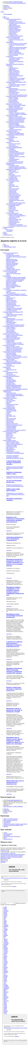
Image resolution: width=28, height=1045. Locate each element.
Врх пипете (12, 174)
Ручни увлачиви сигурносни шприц (18, 43)
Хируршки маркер (13, 151)
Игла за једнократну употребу (16, 53)
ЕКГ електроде (13, 218)
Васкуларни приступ (8, 227)
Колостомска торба (14, 193)
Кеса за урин (12, 145)
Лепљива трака (13, 192)
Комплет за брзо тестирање (15, 116)
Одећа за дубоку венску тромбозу (17, 84)
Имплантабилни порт (14, 25)
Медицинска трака (13, 186)
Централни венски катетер (15, 21)
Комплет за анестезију (14, 106)
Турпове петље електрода (15, 129)
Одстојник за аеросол (14, 80)
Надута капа (12, 209)
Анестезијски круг (13, 68)
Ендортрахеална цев (14, 74)
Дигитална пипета (13, 172)
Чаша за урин (12, 170)
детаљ (10, 530)
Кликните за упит (5, 850)
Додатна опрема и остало (12, 213)
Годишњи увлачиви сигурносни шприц (16, 277)
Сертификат (9, 231)
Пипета (11, 173)
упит (7, 530)
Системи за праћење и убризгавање (18, 114)
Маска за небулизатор (14, 71)
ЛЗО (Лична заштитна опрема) (13, 204)
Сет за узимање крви (14, 38)
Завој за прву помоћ (14, 188)
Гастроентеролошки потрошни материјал (16, 96)
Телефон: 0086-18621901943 (16, 1)
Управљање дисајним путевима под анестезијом (15, 295)
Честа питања (9, 229)
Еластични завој (13, 190)
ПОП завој (11, 184)
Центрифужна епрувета (15, 175)
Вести (4, 232)
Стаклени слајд (13, 177)
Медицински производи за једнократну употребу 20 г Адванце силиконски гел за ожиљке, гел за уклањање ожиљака (14, 562)
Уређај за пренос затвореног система (18, 95)
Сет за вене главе (13, 93)
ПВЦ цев (11, 139)
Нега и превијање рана (12, 179)
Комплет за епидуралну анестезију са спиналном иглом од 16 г (14, 689)
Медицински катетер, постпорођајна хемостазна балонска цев (14, 615)
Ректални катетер (13, 101)
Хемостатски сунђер (14, 181)
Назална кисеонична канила (16, 75)
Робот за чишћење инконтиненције (17, 168)
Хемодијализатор (13, 32)
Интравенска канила (14, 92)
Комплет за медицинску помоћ (13, 103)
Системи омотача (13, 110)
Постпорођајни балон (14, 222)
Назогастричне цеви (14, 102)
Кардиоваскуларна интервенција (14, 109)
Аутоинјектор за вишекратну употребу (15, 294)
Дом (4, 16)
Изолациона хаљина (14, 205)
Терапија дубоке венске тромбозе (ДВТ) (16, 82)
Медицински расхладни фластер (17, 202)
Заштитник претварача (14, 30)
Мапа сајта (12, 853)
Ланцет (11, 41)
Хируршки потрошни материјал (14, 147)
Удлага (10, 183)
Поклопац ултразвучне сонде (16, 161)
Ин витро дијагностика (12, 115)
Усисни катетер (13, 77)
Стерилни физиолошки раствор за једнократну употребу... (13, 462)
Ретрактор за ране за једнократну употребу (16, 356)
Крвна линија (12, 33)
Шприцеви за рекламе (6, 857)
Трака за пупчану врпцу (15, 195)
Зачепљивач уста (13, 137)
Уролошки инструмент (14, 143)
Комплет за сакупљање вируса (16, 120)
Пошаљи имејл (4, 860)
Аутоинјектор (9, 56)
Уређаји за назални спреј (15, 219)
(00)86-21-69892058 (18, 806)
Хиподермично (10, 42)
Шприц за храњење (14, 51)
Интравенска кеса (13, 88)
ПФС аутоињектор (13, 60)
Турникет (11, 182)
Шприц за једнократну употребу (17, 48)
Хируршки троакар (14, 123)
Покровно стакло (13, 178)
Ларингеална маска (14, 73)
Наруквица (12, 148)
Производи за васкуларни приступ (11, 836)
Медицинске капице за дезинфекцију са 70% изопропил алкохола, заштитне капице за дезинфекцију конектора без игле (15, 591)
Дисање (11, 66)
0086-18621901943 (7, 806)
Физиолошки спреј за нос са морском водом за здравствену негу (15, 782)
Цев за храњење (13, 100)
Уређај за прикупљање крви (13, 37)
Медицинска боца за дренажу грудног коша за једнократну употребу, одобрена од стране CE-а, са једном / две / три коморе (15, 740)
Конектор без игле (13, 220)
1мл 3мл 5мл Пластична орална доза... (14, 481)
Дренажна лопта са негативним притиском (16, 389)
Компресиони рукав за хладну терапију (16, 430)
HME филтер (12, 69)
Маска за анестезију (14, 70)
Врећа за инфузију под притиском (17, 89)
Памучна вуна (12, 191)
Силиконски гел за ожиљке (16, 224)
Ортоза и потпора (10, 396)
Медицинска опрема (17, 857)
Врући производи (5, 853)
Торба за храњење (13, 97)
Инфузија (8, 87)
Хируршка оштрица (14, 159)
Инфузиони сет (13, 91)
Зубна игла (12, 136)
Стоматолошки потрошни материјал (15, 134)
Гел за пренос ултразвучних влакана (18, 225)
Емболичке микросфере (15, 26)
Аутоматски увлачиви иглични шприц (15, 278)
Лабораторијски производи (13, 169)
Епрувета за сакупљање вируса (16, 119)
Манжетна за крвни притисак (16, 133)
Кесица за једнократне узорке (16, 125)
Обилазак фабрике (7, 833)
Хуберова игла (12, 20)
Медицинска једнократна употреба (9, 854)
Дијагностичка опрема (11, 130)
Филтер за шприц (13, 55)
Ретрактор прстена (13, 155)
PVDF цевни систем (14, 141)
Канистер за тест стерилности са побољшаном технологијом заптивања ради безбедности (15, 519)
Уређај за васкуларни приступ (13, 19)
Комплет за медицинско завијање (17, 105)
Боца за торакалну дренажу (16, 214)
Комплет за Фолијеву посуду (16, 107)
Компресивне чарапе (14, 86)
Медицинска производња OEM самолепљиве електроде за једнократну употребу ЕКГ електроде (14, 671)
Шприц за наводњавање (15, 52)
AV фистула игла (13, 34)
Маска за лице (12, 207)
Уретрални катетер (13, 146)
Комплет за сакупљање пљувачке (17, 118)
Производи (6, 17)
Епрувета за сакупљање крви (16, 39)
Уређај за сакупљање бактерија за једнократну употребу (17, 216)
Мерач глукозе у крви (14, 132)
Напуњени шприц (13, 28)
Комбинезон (12, 206)
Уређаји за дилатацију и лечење (17, 112)
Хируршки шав (13, 160)
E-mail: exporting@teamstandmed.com (17, 3)
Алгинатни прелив (14, 198)
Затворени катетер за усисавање (17, 78)
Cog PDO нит (12, 150)
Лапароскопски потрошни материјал (15, 121)
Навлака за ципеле (13, 210)
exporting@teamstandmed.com (15, 800)
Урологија (8, 142)
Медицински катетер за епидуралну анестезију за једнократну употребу (14, 710)
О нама (5, 228)
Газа (10, 187)
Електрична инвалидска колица (17, 166)
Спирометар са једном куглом (16, 79)
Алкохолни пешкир (14, 197)
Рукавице (11, 211)
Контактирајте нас (7, 234)
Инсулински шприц (14, 50)
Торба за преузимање (14, 124)
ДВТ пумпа (12, 83)
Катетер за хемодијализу (15, 29)
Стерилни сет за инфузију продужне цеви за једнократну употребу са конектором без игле (14, 644)
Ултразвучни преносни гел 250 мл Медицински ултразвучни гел (14, 538)
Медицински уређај (5, 858)
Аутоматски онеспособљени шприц (18, 47)
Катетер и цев (9, 138)
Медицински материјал (17, 855)
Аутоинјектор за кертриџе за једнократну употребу (16, 58)
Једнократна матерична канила (16, 152)
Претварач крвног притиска (16, 35)
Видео (5, 837)
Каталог (5, 233)
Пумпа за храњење (13, 98)
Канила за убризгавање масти (16, 154)
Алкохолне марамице (14, 196)
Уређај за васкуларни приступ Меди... (13, 489)
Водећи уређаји (13, 111)
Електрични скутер (14, 165)
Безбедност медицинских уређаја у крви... (14, 472)
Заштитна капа (12, 223)
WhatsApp (3, 862)
